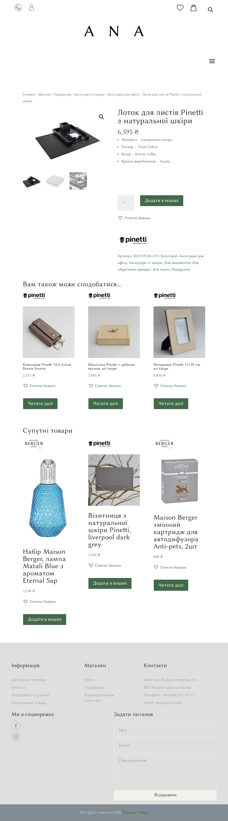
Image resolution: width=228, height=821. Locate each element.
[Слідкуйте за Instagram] (15, 736)
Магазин (44, 94)
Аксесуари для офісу (123, 94)
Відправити (165, 794)
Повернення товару (29, 702)
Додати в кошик (162, 200)
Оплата (18, 687)
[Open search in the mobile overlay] (210, 9)
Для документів (177, 262)
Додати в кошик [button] (44, 619)
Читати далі (40, 403)
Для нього (161, 269)
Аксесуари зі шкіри (89, 94)
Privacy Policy (135, 812)
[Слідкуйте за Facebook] (15, 725)
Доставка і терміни (28, 679)
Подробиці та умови (30, 695)
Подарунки (62, 94)
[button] (101, 117)
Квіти (89, 679)
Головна (29, 94)
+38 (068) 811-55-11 (178, 695)
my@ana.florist (168, 702)
